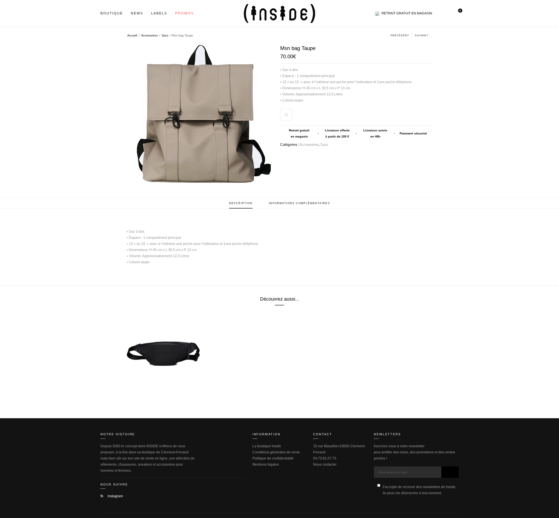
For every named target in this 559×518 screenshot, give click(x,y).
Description (241, 203)
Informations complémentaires (299, 203)
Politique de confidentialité (272, 458)
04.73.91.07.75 (324, 458)
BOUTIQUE (111, 13)
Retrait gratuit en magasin (406, 13)
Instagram (115, 496)
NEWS (137, 13)
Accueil (132, 35)
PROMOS (184, 13)
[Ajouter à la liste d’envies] (286, 115)
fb (102, 496)
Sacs (165, 35)
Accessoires (149, 35)
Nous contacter (324, 464)
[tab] (241, 203)
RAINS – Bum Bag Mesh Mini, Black (163, 392)
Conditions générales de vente (276, 452)
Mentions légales (265, 464)
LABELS (159, 13)
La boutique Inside (266, 446)
